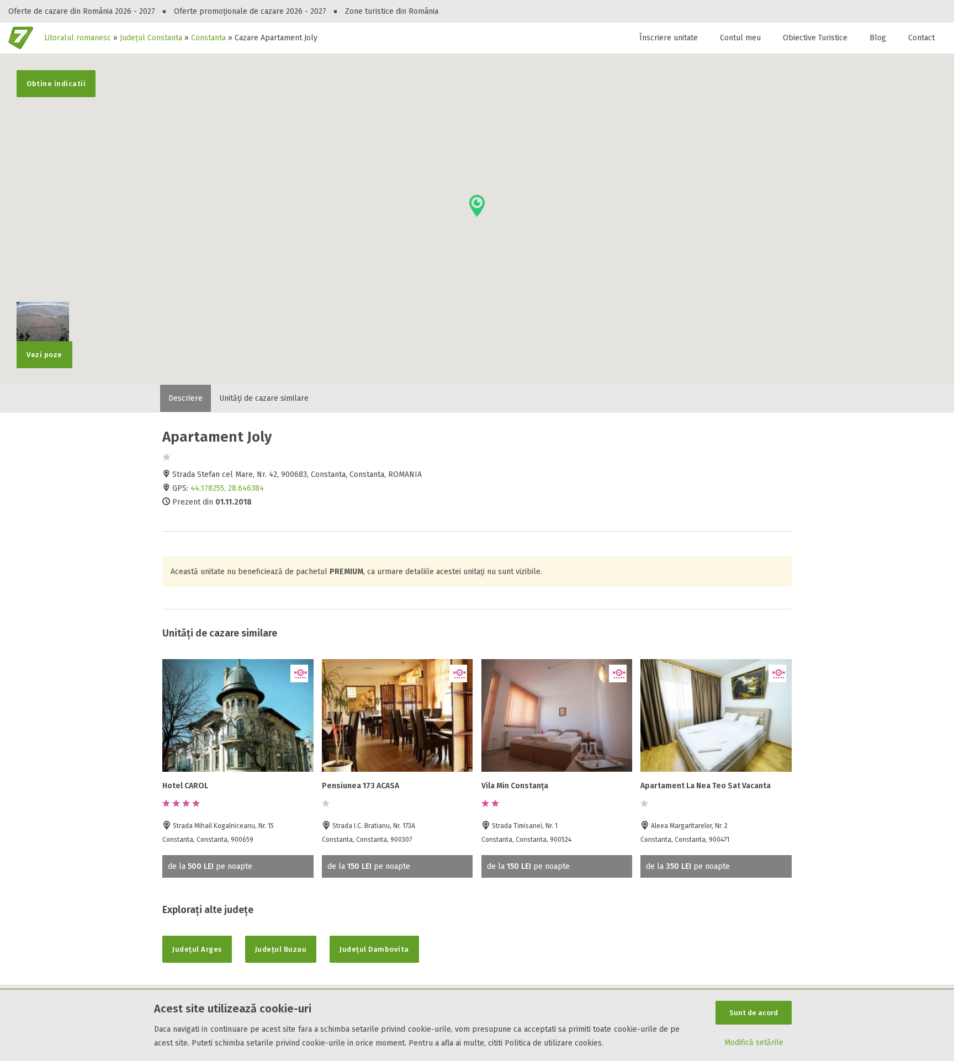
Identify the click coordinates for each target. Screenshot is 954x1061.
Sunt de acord (753, 1013)
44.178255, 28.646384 (227, 488)
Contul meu (740, 38)
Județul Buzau (281, 949)
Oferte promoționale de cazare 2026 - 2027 (250, 11)
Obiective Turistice (815, 38)
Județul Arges (197, 949)
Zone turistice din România (391, 11)
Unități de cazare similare (264, 398)
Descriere (185, 398)
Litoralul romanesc (77, 38)
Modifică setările (753, 1042)
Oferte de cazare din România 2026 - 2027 (81, 11)
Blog (878, 38)
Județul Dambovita (374, 949)
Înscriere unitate (668, 38)
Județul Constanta (151, 38)
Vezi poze (44, 355)
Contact (921, 38)
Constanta (208, 38)
